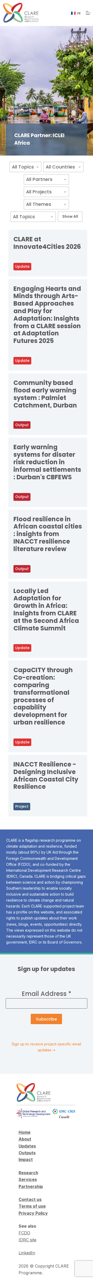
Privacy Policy (33, 1213)
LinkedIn (27, 1252)
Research (28, 1172)
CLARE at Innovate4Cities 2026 (47, 243)
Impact (26, 1159)
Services (28, 1179)
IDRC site (27, 1239)
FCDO (24, 1232)
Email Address (46, 993)
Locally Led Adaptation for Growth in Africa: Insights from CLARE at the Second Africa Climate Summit (46, 609)
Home (24, 1132)
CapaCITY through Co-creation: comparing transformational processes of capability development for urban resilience (43, 696)
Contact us (30, 1199)
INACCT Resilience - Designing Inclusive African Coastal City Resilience (45, 775)
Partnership (31, 1186)
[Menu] (88, 13)
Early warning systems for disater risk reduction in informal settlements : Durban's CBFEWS (47, 462)
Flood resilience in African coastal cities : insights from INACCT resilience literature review (47, 534)
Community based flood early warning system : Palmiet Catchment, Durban (45, 393)
